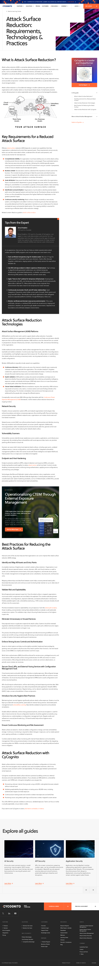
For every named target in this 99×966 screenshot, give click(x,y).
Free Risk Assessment (81, 906)
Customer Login (45, 928)
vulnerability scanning (19, 705)
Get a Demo (88, 6)
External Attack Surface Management (85, 930)
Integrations (5, 933)
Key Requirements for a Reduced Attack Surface (85, 99)
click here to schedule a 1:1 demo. (34, 809)
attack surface (11, 148)
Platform (19, 6)
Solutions (29, 6)
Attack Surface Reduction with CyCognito (85, 109)
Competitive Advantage (28, 942)
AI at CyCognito (6, 930)
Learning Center (64, 937)
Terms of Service (81, 963)
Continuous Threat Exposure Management (86, 926)
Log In (76, 6)
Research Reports (64, 925)
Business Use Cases (27, 928)
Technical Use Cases (27, 925)
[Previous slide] (86, 890)
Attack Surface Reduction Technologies (84, 103)
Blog (61, 944)
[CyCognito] (7, 6)
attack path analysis (51, 608)
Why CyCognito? (26, 933)
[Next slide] (93, 890)
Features (6, 928)
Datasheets (63, 930)
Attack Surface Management (87, 933)
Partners (43, 938)
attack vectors (33, 465)
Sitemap (94, 963)
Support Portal (44, 930)
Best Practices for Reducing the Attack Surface (84, 106)
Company (64, 6)
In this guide (75, 93)
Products (6, 925)
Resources (54, 6)
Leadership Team (84, 947)
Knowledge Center (45, 933)
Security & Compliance (65, 942)
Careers (81, 949)
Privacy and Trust (84, 952)
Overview (43, 925)
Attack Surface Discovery (86, 935)
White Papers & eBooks (65, 928)
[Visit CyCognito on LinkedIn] (9, 913)
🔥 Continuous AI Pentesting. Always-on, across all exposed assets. (48, 2)
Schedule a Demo (54, 906)
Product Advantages (27, 937)
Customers (45, 6)
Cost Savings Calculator (27, 939)
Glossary (62, 940)
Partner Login (44, 946)
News (82, 954)
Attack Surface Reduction (86, 938)
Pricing (38, 6)
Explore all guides (77, 122)
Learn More (7, 884)
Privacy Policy (66, 963)
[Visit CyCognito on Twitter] (3, 913)
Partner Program (46, 942)
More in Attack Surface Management (82, 116)
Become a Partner (45, 944)
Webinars (62, 935)
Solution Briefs (63, 933)
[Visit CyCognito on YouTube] (15, 913)
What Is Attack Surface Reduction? (83, 96)
